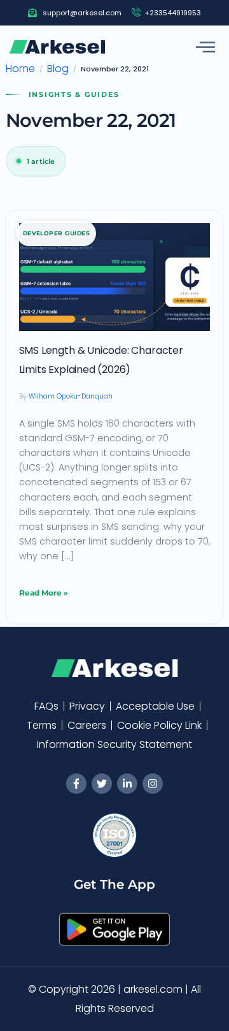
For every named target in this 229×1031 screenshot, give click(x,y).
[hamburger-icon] (205, 47)
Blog (58, 68)
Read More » (43, 590)
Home (20, 68)
